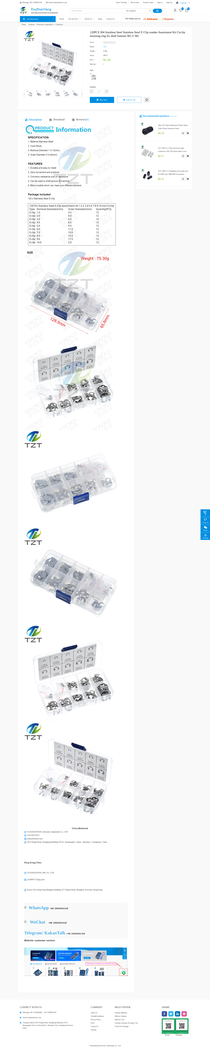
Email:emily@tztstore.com (57, 2)
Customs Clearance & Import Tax (126, 1023)
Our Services (73, 19)
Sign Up (169, 2)
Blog (100, 19)
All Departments (32, 19)
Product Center (148, 2)
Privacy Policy (96, 1020)
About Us (88, 19)
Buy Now (103, 100)
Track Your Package (122, 1026)
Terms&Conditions (97, 1016)
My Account (135, 2)
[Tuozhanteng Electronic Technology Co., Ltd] (39, 10)
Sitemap (93, 1030)
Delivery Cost (119, 1020)
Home (62, 19)
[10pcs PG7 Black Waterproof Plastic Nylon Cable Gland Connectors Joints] (147, 129)
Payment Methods (121, 1013)
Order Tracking (121, 2)
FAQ (92, 1023)
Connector (59, 24)
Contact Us (110, 19)
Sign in (159, 2)
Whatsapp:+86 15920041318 (32, 2)
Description (35, 119)
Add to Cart (130, 100)
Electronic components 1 (45, 24)
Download (59, 119)
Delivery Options (121, 1016)
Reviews (82, 119)
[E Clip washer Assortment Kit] (93, 77)
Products (32, 24)
